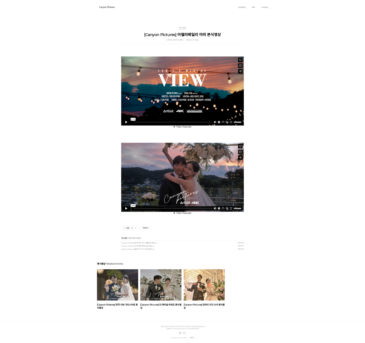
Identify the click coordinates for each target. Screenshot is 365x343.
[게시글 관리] (135, 228)
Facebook (180, 333)
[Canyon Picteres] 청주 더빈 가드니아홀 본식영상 (138, 243)
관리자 (192, 337)
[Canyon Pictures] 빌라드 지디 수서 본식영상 (136, 249)
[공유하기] (132, 228)
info (253, 7)
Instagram (184, 333)
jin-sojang (183, 337)
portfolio (242, 7)
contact (264, 7)
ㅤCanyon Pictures (105, 7)
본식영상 (124, 238)
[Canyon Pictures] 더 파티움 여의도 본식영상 (136, 246)
